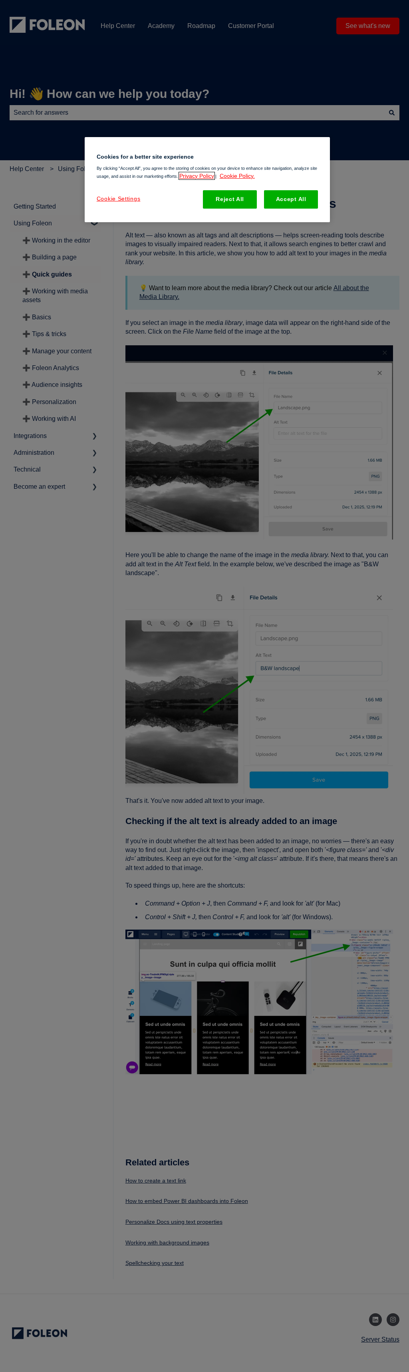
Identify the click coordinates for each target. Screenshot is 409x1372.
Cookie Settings (119, 198)
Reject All (230, 199)
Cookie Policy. (237, 176)
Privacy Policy (196, 176)
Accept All (291, 199)
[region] (207, 179)
